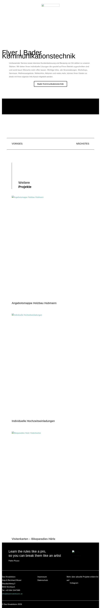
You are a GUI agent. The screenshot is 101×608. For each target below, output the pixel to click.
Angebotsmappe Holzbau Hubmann (34, 303)
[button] (41, 28)
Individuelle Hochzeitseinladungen (33, 420)
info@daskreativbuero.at (12, 594)
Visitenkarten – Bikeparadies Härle (33, 538)
